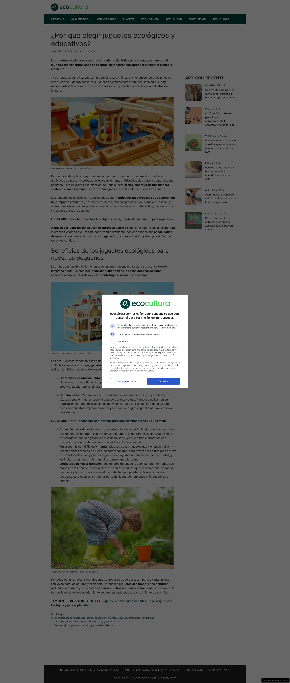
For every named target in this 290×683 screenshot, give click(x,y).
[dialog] (145, 341)
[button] (145, 341)
